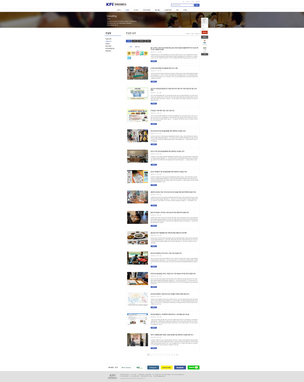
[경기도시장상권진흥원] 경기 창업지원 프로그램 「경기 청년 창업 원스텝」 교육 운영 (174, 89)
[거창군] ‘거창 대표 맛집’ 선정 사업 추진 (162, 110)
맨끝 (177, 355)
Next (117, 367)
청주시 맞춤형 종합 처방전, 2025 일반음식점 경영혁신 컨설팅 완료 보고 (172, 335)
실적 (135, 41)
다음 (174, 355)
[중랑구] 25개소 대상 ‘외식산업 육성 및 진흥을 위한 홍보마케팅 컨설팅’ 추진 (173, 192)
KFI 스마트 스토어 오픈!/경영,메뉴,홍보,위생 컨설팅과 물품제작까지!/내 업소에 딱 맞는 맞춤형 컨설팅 (174, 48)
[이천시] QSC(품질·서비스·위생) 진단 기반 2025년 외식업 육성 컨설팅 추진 (173, 273)
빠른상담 (205, 32)
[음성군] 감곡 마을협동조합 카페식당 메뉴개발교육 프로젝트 (169, 233)
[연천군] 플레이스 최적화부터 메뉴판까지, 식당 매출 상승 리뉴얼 (170, 314)
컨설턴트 (141, 41)
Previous (115, 367)
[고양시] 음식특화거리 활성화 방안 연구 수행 (164, 68)
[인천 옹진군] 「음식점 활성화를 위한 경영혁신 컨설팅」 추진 (168, 131)
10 (172, 354)
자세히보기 (154, 61)
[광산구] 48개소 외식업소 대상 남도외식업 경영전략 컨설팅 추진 (170, 212)
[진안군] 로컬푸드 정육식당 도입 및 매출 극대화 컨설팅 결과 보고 (170, 294)
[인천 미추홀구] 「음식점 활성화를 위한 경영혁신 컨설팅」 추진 (169, 172)
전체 (129, 41)
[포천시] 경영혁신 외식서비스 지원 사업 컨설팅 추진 (166, 253)
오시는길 (187, 1)
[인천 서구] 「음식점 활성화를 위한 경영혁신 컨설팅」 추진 (167, 151)
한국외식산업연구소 (116, 4)
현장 (148, 41)
